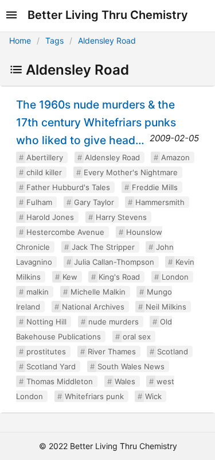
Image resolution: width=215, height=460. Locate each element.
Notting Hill (46, 321)
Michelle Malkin (98, 291)
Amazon (175, 157)
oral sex (137, 336)
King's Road (119, 276)
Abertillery (44, 157)
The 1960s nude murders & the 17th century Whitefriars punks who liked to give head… (96, 122)
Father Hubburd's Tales (68, 187)
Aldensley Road (107, 40)
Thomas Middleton (59, 381)
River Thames (112, 351)
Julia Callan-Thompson (114, 261)
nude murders (113, 321)
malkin (37, 291)
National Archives (93, 306)
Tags (54, 40)
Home (20, 40)
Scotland (172, 351)
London (175, 276)
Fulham (39, 202)
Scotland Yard (51, 366)
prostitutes (46, 351)
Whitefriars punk (94, 396)
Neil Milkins (166, 306)
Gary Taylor (94, 202)
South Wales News (131, 366)
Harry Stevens (121, 217)
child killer (44, 172)
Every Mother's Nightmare (131, 172)
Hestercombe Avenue (65, 232)
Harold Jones (50, 217)
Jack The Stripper (103, 247)
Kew (69, 276)
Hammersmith (160, 202)
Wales (125, 381)
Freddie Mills (155, 187)
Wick (153, 396)
